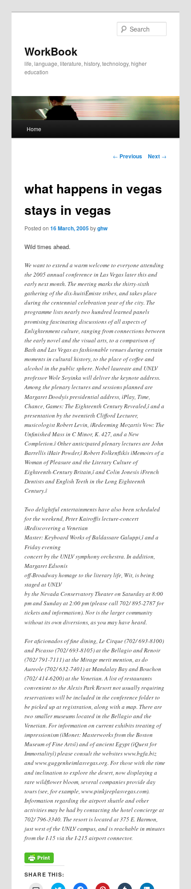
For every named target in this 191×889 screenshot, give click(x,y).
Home (34, 129)
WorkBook (50, 51)
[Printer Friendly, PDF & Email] (39, 861)
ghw (102, 228)
